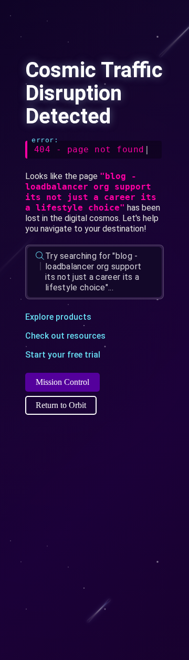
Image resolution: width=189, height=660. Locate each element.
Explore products (58, 317)
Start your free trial (62, 355)
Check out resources (65, 336)
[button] (94, 272)
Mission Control (62, 382)
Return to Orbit (61, 405)
